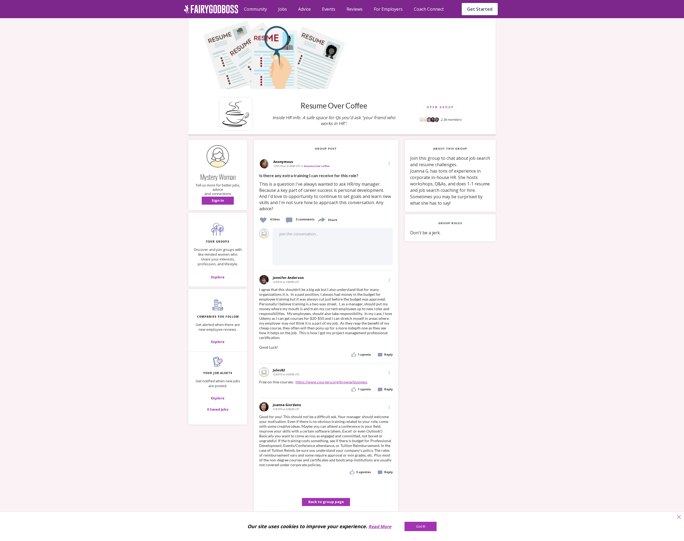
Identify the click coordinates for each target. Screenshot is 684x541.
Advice (304, 9)
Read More (379, 527)
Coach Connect (429, 9)
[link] (326, 192)
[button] (218, 201)
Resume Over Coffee (316, 166)
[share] (321, 219)
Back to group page (326, 501)
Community (255, 9)
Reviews (355, 9)
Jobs (282, 9)
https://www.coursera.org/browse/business (331, 382)
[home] (211, 9)
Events (328, 9)
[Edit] (389, 163)
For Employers (388, 9)
